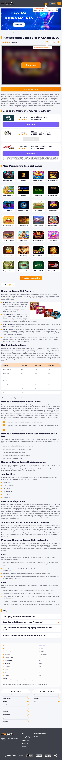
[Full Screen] (59, 42)
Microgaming (42, 645)
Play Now (31, 124)
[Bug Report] (55, 42)
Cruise (23, 132)
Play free (31, 65)
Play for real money (31, 89)
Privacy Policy (26, 737)
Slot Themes (37, 737)
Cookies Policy (26, 740)
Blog (23, 733)
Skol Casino (23, 117)
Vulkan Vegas (23, 146)
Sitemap (24, 746)
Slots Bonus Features (40, 733)
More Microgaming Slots (31, 278)
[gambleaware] (14, 755)
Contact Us (25, 743)
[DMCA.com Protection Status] (39, 755)
